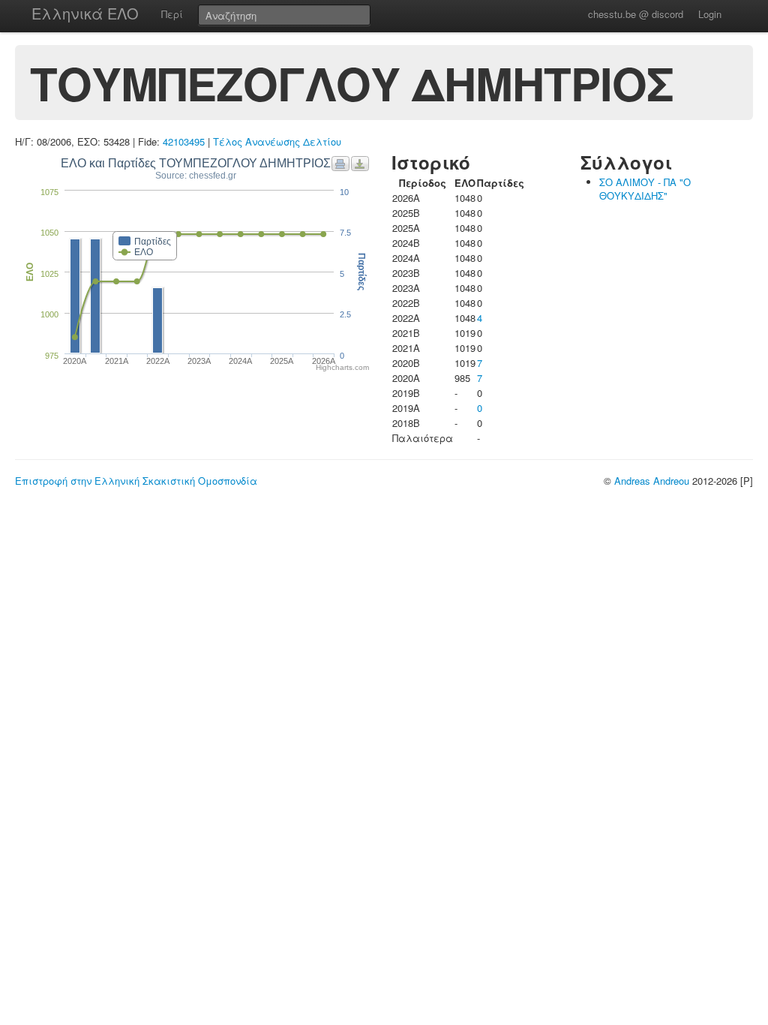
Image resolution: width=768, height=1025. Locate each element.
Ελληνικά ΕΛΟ (85, 13)
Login (710, 14)
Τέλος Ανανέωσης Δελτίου (277, 141)
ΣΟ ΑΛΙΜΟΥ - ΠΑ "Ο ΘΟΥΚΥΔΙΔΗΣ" (645, 189)
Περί (172, 14)
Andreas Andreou (651, 480)
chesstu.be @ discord (635, 14)
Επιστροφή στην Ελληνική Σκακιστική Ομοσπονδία (136, 480)
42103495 (184, 141)
